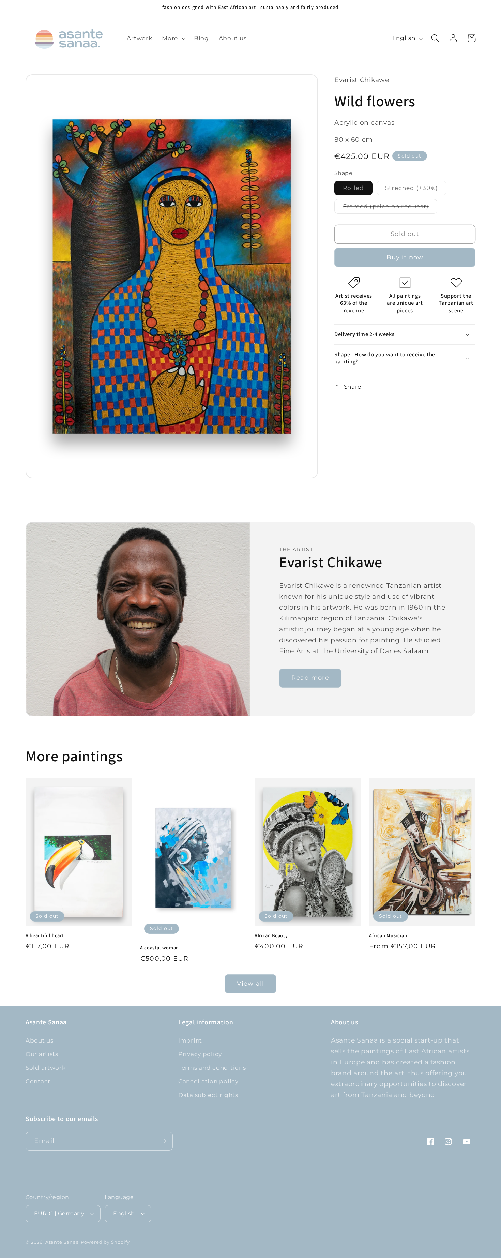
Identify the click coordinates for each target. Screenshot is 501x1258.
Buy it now (405, 257)
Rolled (358, 189)
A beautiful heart (45, 935)
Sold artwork (46, 1067)
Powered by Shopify (105, 1242)
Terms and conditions (212, 1067)
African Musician (388, 935)
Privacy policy (200, 1054)
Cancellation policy (208, 1081)
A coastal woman (159, 948)
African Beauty (271, 935)
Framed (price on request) (390, 208)
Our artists (42, 1054)
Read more (310, 678)
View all (250, 983)
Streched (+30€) (415, 189)
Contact (38, 1081)
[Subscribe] (163, 1141)
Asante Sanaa (62, 1242)
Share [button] (352, 386)
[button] (173, 38)
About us (40, 1040)
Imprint (190, 1040)
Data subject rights (208, 1095)
